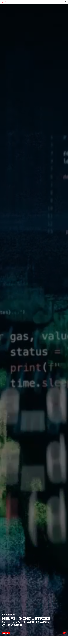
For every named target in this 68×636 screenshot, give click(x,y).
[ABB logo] (4, 2)
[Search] (63, 1)
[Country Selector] (61, 1)
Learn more (5, 633)
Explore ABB (54, 1)
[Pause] (64, 633)
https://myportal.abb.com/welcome (65, 1)
